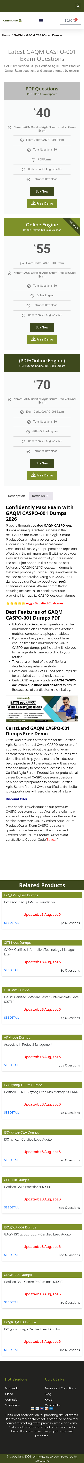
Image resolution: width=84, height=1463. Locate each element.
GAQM (18, 35)
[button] (78, 6)
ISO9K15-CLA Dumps (20, 1322)
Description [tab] (16, 496)
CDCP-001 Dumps (18, 1275)
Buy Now (42, 191)
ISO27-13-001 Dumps (20, 1227)
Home (6, 35)
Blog (48, 1394)
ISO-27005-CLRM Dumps (23, 1085)
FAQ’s (49, 1400)
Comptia (11, 1400)
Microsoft (11, 1388)
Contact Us (53, 1405)
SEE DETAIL (11, 922)
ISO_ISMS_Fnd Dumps (21, 895)
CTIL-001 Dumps (16, 990)
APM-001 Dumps (17, 1037)
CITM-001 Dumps (17, 943)
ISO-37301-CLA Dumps (21, 1132)
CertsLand (42, 1461)
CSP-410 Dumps (16, 1180)
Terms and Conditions (60, 1388)
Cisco (9, 1394)
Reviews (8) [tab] (40, 496)
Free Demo (45, 203)
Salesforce (12, 1405)
